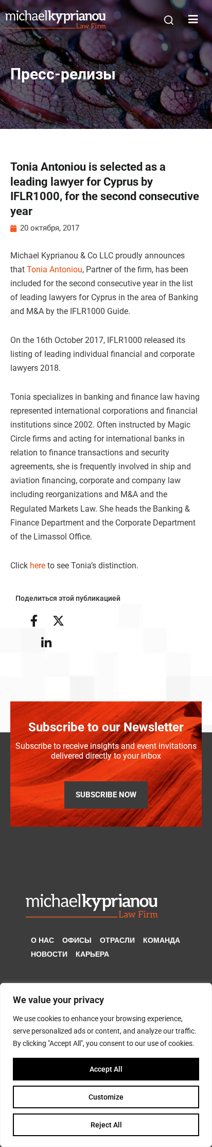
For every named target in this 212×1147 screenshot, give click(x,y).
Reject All (106, 1125)
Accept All (106, 1069)
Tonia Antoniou (54, 269)
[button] (168, 20)
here (37, 565)
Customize (106, 1097)
